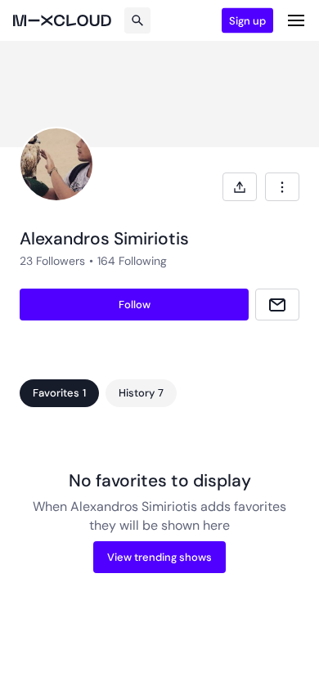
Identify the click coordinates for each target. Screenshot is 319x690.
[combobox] (282, 186)
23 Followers (52, 260)
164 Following (132, 260)
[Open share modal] (239, 186)
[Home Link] (62, 20)
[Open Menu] (296, 20)
